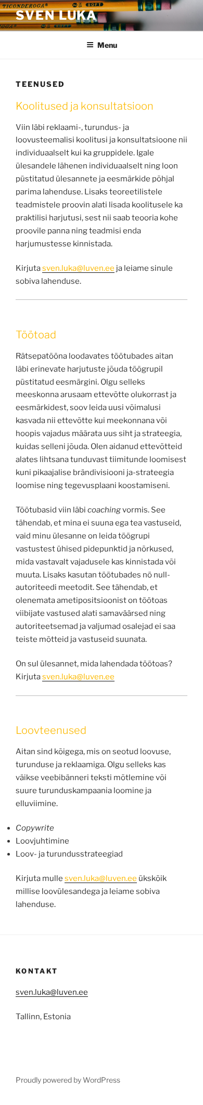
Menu (107, 45)
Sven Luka (56, 15)
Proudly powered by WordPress (68, 1079)
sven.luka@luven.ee (52, 992)
